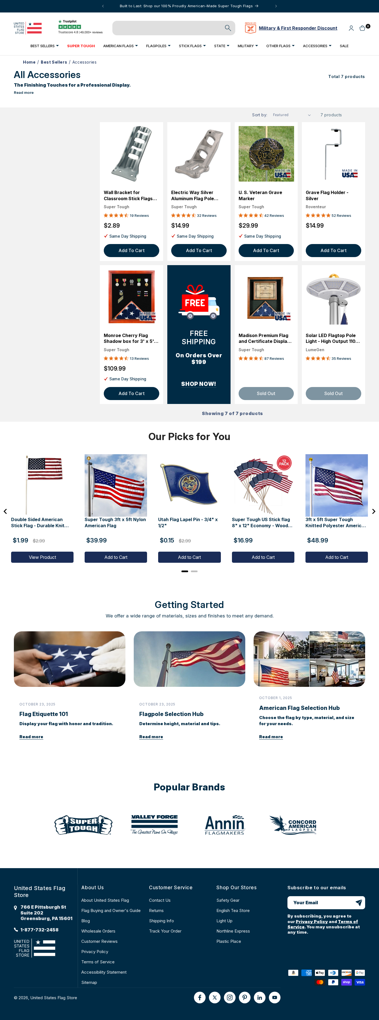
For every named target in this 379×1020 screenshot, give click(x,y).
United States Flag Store (53, 997)
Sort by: (259, 114)
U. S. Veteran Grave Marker (260, 195)
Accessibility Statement (104, 972)
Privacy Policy (94, 951)
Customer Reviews (99, 941)
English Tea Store (233, 910)
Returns (156, 910)
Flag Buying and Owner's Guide (111, 910)
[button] (45, 46)
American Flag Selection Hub (299, 708)
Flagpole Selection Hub (171, 714)
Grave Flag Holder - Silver (327, 195)
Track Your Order (165, 931)
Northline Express (233, 931)
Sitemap (89, 982)
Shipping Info (161, 920)
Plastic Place (228, 941)
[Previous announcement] (103, 6)
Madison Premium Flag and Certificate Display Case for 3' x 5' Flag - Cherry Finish (264, 339)
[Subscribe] (359, 902)
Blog (85, 920)
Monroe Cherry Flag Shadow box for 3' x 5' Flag (129, 339)
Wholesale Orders (98, 931)
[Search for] (228, 28)
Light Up (224, 920)
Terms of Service (98, 961)
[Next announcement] (276, 6)
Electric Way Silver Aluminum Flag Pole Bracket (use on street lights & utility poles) (196, 196)
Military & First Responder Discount (298, 28)
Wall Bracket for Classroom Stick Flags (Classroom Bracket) (128, 196)
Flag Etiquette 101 (43, 714)
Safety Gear (227, 900)
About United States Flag (105, 900)
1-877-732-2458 (40, 930)
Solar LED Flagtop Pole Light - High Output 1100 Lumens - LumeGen (332, 339)
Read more (24, 92)
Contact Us (160, 900)
